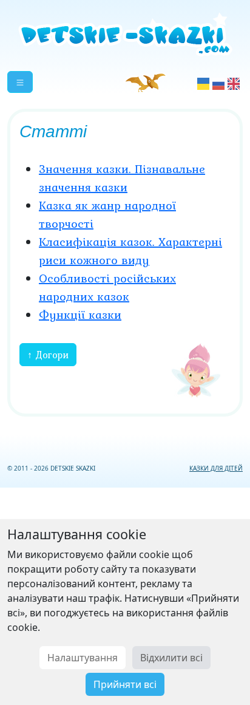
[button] (20, 82)
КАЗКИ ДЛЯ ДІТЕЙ (216, 468)
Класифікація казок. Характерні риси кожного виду (130, 251)
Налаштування (82, 657)
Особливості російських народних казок (107, 287)
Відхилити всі (171, 657)
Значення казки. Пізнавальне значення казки (122, 178)
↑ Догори (48, 354)
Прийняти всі (125, 684)
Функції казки (80, 314)
